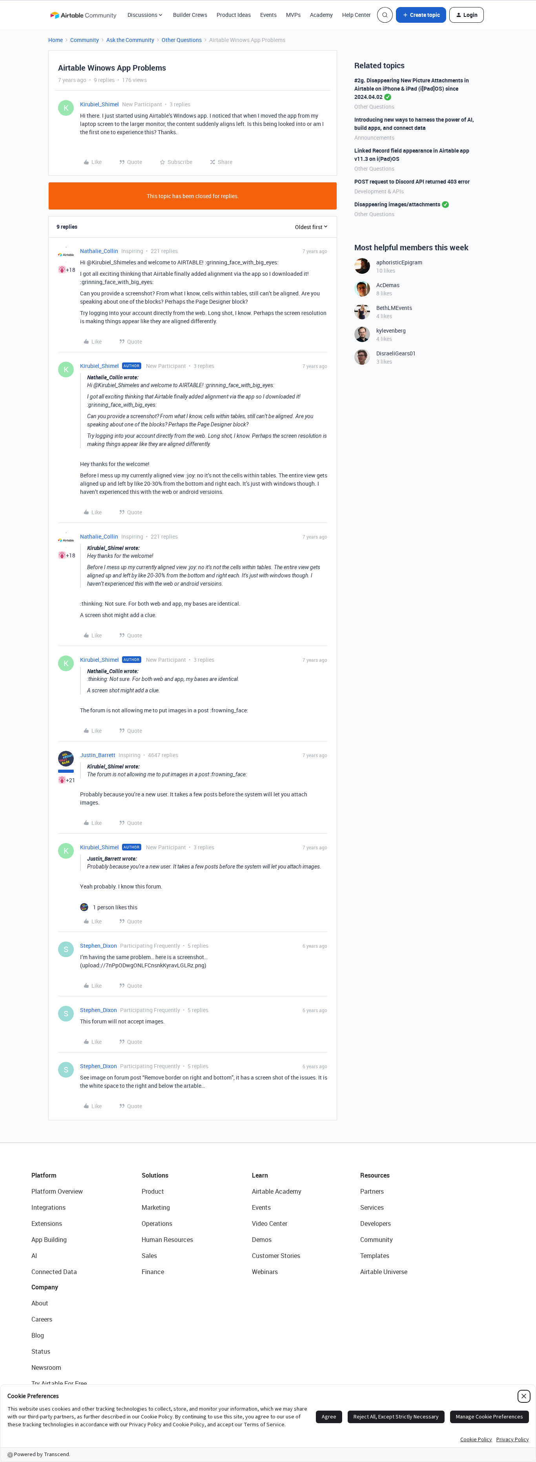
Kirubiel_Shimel (99, 104)
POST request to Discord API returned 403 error (412, 181)
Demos (262, 1239)
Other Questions (182, 40)
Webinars (265, 1271)
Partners (372, 1191)
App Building (49, 1239)
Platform (44, 1175)
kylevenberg (391, 330)
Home (55, 40)
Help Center (356, 14)
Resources (375, 1175)
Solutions (155, 1175)
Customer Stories (276, 1255)
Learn (260, 1175)
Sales (149, 1255)
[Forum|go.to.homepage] (83, 15)
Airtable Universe (383, 1271)
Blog (37, 1335)
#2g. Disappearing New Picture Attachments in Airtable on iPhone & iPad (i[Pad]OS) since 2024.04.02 (411, 88)
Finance (153, 1271)
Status (40, 1351)
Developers (375, 1223)
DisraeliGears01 (396, 353)
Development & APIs (379, 191)
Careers (41, 1319)
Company (44, 1287)
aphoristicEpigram (399, 262)
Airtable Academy (276, 1191)
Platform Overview (57, 1191)
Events (268, 14)
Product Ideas (234, 14)
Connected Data (54, 1271)
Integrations (48, 1207)
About (39, 1303)
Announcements (374, 137)
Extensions (46, 1223)
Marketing (156, 1207)
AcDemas (387, 285)
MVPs (293, 14)
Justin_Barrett (97, 755)
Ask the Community (130, 40)
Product (153, 1191)
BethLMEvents (394, 307)
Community (84, 40)
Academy (321, 14)
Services (372, 1207)
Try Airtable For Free (59, 1383)
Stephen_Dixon (98, 945)
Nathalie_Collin (99, 251)
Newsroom (46, 1367)
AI (34, 1255)
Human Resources (167, 1239)
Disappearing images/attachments (397, 204)
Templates (374, 1255)
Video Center (269, 1223)
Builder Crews (190, 14)
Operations (157, 1223)
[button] (421, 15)
